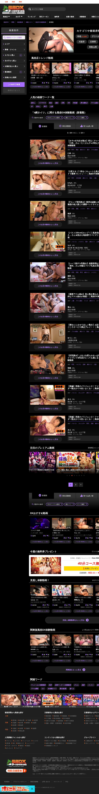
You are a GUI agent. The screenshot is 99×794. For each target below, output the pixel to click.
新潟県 (14, 725)
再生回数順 (66, 126)
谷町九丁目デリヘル (91, 720)
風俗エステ (20, 743)
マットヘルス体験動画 (38, 685)
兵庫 (93, 42)
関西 (20, 2)
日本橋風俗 (73, 716)
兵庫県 (21, 728)
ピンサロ (17, 740)
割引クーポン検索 (51, 740)
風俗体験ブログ (71, 743)
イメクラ (35, 740)
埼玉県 (36, 720)
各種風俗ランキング (52, 745)
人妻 (51, 106)
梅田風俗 (48, 716)
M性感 (75, 103)
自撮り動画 (70, 17)
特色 (82, 36)
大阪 (82, 42)
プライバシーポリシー (20, 781)
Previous (30, 461)
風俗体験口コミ (59, 743)
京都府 (28, 728)
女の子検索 (62, 740)
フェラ (86, 300)
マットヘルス (26, 740)
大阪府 (14, 728)
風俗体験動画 (72, 740)
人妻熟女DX (89, 740)
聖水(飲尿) (63, 688)
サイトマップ (58, 781)
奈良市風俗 (67, 723)
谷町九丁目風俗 (50, 720)
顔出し (33, 103)
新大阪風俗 (57, 718)
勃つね (88, 126)
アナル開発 (34, 688)
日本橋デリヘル (90, 718)
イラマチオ (42, 103)
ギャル (76, 685)
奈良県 (14, 731)
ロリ (43, 688)
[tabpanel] (75, 463)
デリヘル (9, 740)
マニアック (19, 748)
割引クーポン (44, 17)
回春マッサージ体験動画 (63, 685)
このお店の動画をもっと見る (40, 86)
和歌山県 (21, 731)
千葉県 (29, 720)
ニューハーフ (31, 743)
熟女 (50, 103)
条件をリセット (14, 90)
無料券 (56, 17)
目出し (38, 106)
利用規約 (7, 781)
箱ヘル (72, 688)
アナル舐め (94, 149)
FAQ (66, 781)
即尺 (45, 106)
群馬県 (28, 722)
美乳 (77, 208)
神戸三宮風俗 (70, 720)
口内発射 (78, 178)
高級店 (28, 745)
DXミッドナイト (90, 743)
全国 (6, 2)
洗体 (84, 364)
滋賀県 (34, 728)
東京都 (14, 720)
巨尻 (77, 272)
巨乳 (62, 103)
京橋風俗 (64, 716)
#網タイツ (29, 22)
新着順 (44, 126)
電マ (88, 149)
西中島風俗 (66, 718)
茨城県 (14, 722)
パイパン (74, 241)
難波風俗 (56, 716)
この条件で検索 (14, 84)
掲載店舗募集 (34, 781)
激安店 (22, 745)
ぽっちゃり (9, 748)
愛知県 (21, 725)
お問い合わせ (46, 781)
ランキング (31, 17)
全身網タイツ (52, 688)
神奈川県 (21, 720)
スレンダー (81, 392)
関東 (13, 2)
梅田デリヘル (89, 716)
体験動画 (83, 17)
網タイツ (82, 149)
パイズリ (82, 208)
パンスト (91, 685)
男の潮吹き (84, 103)
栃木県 (21, 722)
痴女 (56, 103)
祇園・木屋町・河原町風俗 (54, 723)
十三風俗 (48, 718)
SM (69, 103)
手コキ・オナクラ (11, 745)
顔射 (83, 685)
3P (32, 106)
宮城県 (34, 722)
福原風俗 (60, 720)
